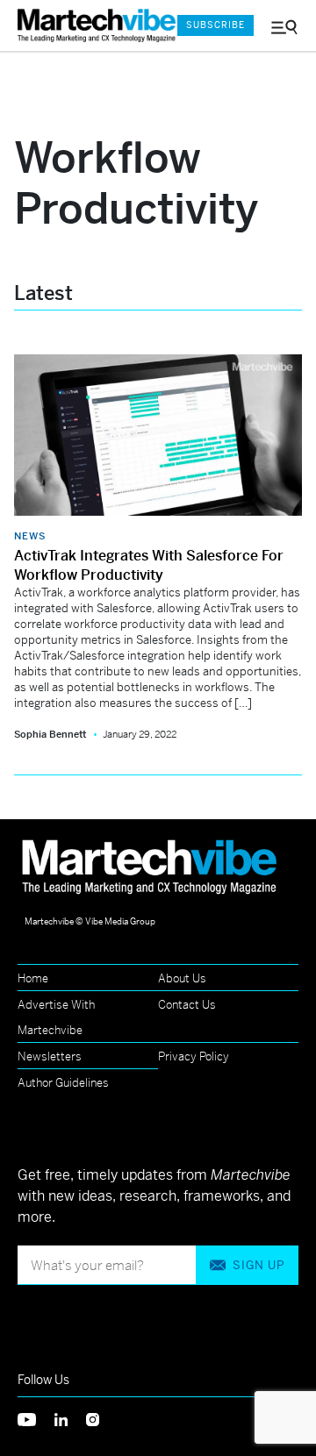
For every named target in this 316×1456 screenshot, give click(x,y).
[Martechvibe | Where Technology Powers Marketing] (88, 26)
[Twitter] (36, 1418)
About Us (182, 978)
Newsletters (50, 1056)
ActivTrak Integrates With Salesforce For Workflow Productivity (149, 565)
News (30, 536)
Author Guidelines (63, 1082)
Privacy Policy (193, 1056)
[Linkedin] (70, 1418)
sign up (258, 1265)
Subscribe (215, 25)
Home (33, 978)
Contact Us (187, 1004)
